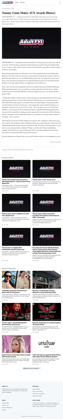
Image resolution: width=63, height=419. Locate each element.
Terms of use (5, 405)
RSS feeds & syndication (39, 393)
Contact (4, 409)
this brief (17, 149)
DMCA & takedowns (7, 407)
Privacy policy (5, 403)
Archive (22, 2)
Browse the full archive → (31, 368)
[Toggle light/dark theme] (59, 2)
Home (16, 2)
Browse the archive (37, 391)
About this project (37, 395)
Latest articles (36, 389)
